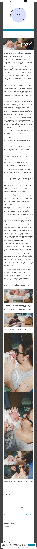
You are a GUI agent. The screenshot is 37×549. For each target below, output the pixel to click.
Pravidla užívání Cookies (10, 546)
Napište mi (28, 30)
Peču (23, 30)
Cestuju (18, 30)
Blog (8, 30)
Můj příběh (13, 30)
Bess (15, 36)
